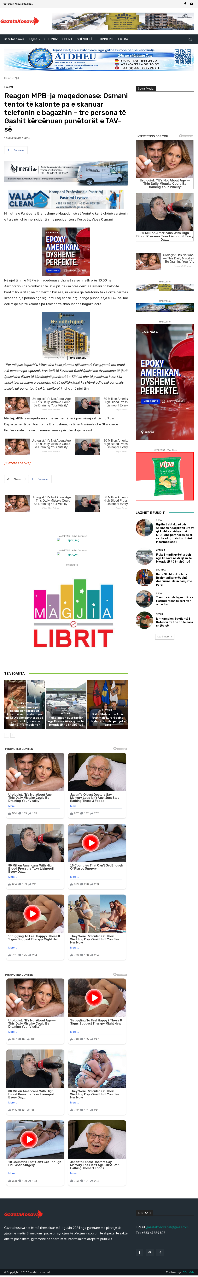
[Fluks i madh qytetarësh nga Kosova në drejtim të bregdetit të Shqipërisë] (66, 704)
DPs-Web (188, 1272)
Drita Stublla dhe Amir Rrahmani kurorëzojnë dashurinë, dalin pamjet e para (108, 719)
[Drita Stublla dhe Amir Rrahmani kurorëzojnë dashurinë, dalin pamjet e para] (107, 704)
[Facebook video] (160, 1252)
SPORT (159, 614)
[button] (190, 39)
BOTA (24, 703)
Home (7, 78)
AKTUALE (66, 713)
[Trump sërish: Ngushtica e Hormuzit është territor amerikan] (144, 599)
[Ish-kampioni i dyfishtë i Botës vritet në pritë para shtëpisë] (144, 620)
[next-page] (12, 735)
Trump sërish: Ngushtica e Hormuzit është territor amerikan (175, 601)
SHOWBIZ (107, 710)
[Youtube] (191, 4)
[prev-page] (6, 735)
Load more (163, 636)
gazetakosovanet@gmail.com (167, 1227)
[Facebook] (185, 4)
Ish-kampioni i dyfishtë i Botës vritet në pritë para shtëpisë (174, 622)
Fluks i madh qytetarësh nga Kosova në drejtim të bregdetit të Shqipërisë (66, 721)
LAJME (17, 78)
